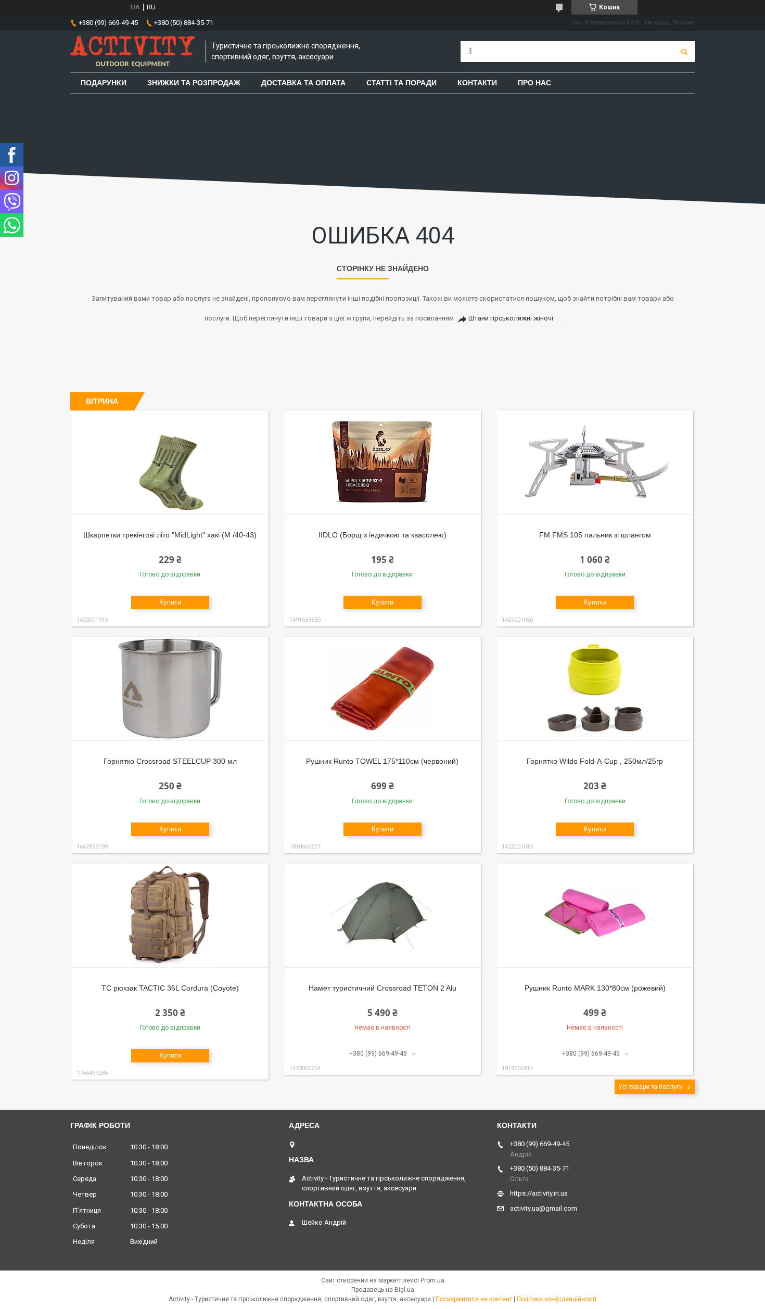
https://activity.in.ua (539, 1193)
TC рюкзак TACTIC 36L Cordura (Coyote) (170, 988)
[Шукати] (684, 51)
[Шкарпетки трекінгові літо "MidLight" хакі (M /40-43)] (170, 462)
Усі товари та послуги (650, 1086)
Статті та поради (401, 83)
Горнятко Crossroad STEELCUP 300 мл (170, 761)
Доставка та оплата (303, 83)
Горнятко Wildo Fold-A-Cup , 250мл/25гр (595, 761)
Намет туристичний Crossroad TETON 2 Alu (382, 988)
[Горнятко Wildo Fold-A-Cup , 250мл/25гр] (595, 689)
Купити (170, 602)
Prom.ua (432, 1280)
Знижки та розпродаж (193, 83)
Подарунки (103, 83)
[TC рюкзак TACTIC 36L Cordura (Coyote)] (170, 916)
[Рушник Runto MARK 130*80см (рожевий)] (595, 916)
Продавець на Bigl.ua (382, 1289)
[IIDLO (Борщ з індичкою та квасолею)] (382, 462)
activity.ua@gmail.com (543, 1208)
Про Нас (534, 83)
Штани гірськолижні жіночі (510, 318)
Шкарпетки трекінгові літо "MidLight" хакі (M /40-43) (170, 535)
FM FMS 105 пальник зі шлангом (595, 535)
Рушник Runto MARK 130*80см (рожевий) (595, 988)
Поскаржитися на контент (474, 1299)
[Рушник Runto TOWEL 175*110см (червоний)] (382, 689)
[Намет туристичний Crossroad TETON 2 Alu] (382, 916)
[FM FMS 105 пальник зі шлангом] (595, 462)
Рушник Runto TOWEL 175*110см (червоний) (382, 761)
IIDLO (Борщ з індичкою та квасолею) (382, 535)
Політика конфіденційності (556, 1299)
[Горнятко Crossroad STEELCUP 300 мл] (170, 689)
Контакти (477, 83)
